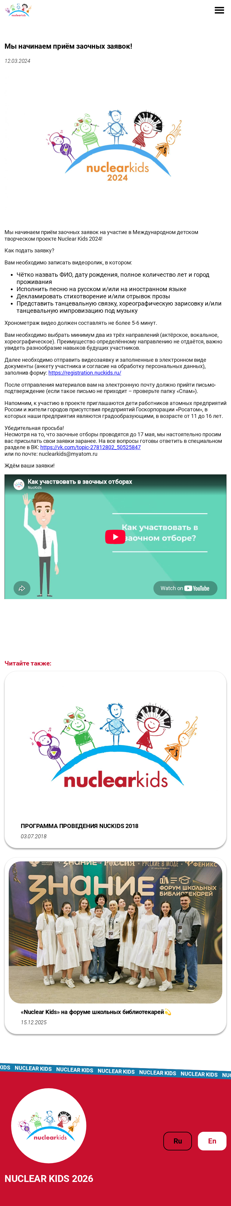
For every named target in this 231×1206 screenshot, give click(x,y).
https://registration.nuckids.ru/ (84, 373)
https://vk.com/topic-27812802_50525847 (90, 447)
